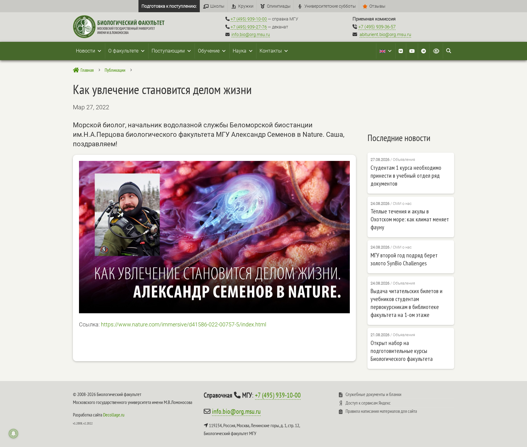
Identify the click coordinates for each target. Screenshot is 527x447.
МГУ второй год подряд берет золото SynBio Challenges (404, 259)
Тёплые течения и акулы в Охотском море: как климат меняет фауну (410, 219)
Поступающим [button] (168, 51)
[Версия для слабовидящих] (436, 51)
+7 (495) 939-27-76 (249, 26)
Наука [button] (239, 51)
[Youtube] (412, 51)
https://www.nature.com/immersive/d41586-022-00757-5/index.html (183, 324)
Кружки (245, 6)
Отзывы (377, 6)
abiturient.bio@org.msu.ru (385, 34)
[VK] (401, 51)
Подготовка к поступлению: (169, 6)
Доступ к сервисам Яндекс (368, 403)
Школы (217, 6)
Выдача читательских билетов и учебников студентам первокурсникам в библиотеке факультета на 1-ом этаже (407, 303)
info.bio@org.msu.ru (250, 34)
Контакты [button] (271, 51)
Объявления (404, 159)
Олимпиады (279, 6)
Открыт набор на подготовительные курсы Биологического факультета (402, 351)
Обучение (209, 51)
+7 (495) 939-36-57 (377, 27)
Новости (85, 51)
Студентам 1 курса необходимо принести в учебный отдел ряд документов (406, 175)
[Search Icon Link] (448, 51)
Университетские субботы (330, 6)
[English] (385, 51)
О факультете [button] (123, 51)
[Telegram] (423, 51)
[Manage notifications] (13, 433)
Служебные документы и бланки (373, 394)
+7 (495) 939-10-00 (249, 18)
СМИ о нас (402, 203)
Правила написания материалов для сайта (381, 411)
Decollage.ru (113, 415)
